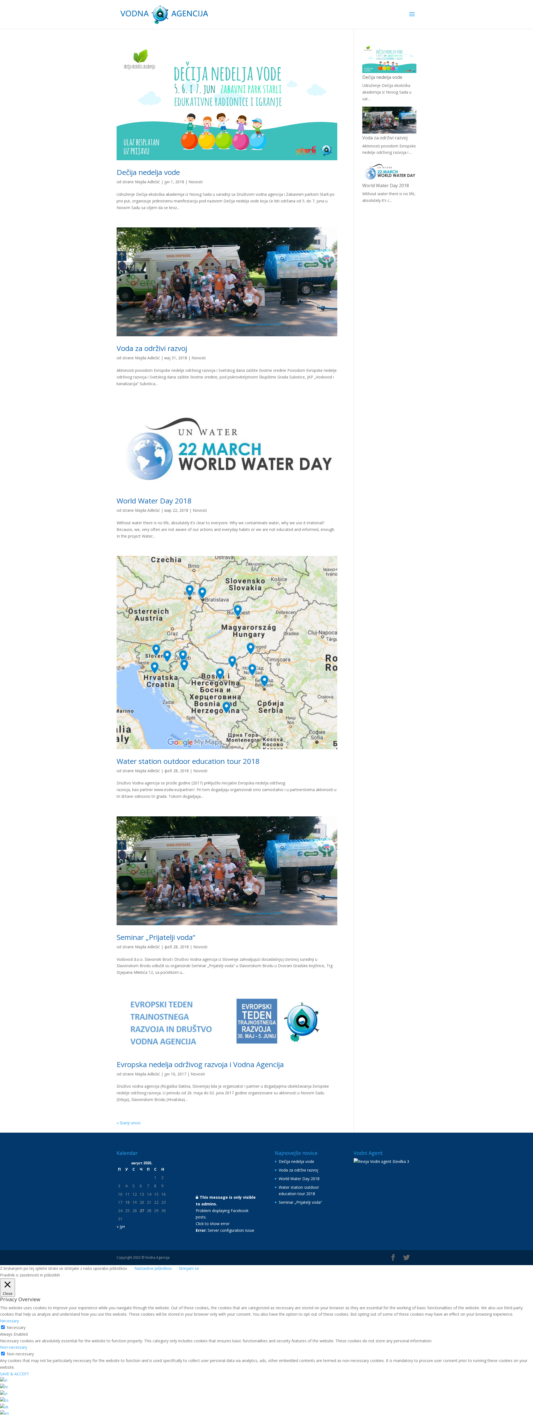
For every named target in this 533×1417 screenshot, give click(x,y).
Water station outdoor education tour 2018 (188, 761)
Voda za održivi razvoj (152, 348)
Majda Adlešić (147, 181)
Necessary (16, 1327)
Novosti (195, 181)
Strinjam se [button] (189, 1268)
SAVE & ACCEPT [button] (14, 1373)
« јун (121, 1226)
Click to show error (213, 1223)
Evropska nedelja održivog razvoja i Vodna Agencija (200, 1064)
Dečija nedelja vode (148, 172)
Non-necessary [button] (13, 1347)
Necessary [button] (9, 1320)
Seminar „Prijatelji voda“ (156, 937)
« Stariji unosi (128, 1122)
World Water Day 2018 (154, 501)
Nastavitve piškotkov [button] (153, 1268)
